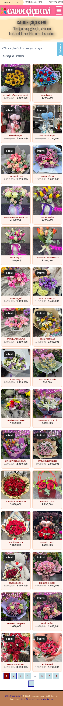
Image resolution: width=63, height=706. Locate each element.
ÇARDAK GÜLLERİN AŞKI (47, 461)
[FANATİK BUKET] (47, 78)
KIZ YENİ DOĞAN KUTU (26, 2)
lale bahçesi (16, 257)
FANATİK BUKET (47, 95)
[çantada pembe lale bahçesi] (15, 322)
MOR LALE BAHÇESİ (47, 298)
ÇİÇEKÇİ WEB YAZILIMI (14, 696)
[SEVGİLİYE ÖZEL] (47, 606)
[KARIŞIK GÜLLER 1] (15, 159)
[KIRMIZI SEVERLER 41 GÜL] (15, 647)
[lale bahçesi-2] (47, 200)
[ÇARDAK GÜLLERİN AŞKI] (47, 444)
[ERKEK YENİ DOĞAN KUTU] (47, 119)
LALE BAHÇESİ (16, 298)
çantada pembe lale (16, 339)
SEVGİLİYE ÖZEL (47, 623)
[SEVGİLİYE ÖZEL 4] (47, 484)
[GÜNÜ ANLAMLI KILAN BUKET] (15, 403)
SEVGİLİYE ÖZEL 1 (16, 583)
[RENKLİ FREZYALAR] (47, 322)
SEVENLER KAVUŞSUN (16, 623)
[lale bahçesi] (15, 240)
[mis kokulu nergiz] (47, 362)
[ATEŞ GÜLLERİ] (47, 647)
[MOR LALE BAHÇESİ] (47, 281)
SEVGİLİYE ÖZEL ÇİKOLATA (15, 461)
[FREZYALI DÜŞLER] (15, 362)
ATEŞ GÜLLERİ (47, 664)
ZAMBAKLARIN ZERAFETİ (47, 420)
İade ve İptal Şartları (44, 699)
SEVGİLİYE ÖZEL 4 (47, 501)
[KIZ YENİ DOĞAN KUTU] (15, 119)
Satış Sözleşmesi (28, 699)
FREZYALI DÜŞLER (16, 379)
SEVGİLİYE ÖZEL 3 (16, 542)
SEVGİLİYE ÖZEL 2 (47, 542)
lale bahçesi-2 (47, 217)
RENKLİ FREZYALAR (47, 339)
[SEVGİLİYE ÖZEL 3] (15, 525)
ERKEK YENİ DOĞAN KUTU (51, 2)
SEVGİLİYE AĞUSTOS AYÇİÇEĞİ (15, 95)
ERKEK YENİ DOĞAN (47, 135)
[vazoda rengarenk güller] (15, 200)
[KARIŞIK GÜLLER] (47, 159)
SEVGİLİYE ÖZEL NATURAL (16, 501)
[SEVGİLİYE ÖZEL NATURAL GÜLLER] (15, 484)
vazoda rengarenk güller (16, 217)
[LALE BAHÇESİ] (15, 281)
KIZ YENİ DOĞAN (15, 135)
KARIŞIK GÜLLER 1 (16, 176)
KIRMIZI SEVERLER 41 (15, 664)
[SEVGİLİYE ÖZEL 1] (15, 566)
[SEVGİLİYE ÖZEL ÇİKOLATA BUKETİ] (15, 444)
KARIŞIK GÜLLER (47, 176)
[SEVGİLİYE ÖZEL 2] (47, 525)
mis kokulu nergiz (47, 379)
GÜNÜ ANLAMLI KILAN (15, 420)
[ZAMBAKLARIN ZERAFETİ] (47, 403)
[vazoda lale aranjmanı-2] (47, 240)
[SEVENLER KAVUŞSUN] (15, 606)
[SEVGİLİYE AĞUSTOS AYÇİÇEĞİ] (15, 78)
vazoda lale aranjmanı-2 (47, 257)
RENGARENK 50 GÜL (47, 583)
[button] (59, 10)
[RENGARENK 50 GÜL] (47, 566)
